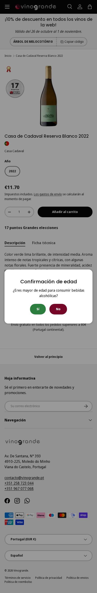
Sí (38, 309)
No (58, 309)
